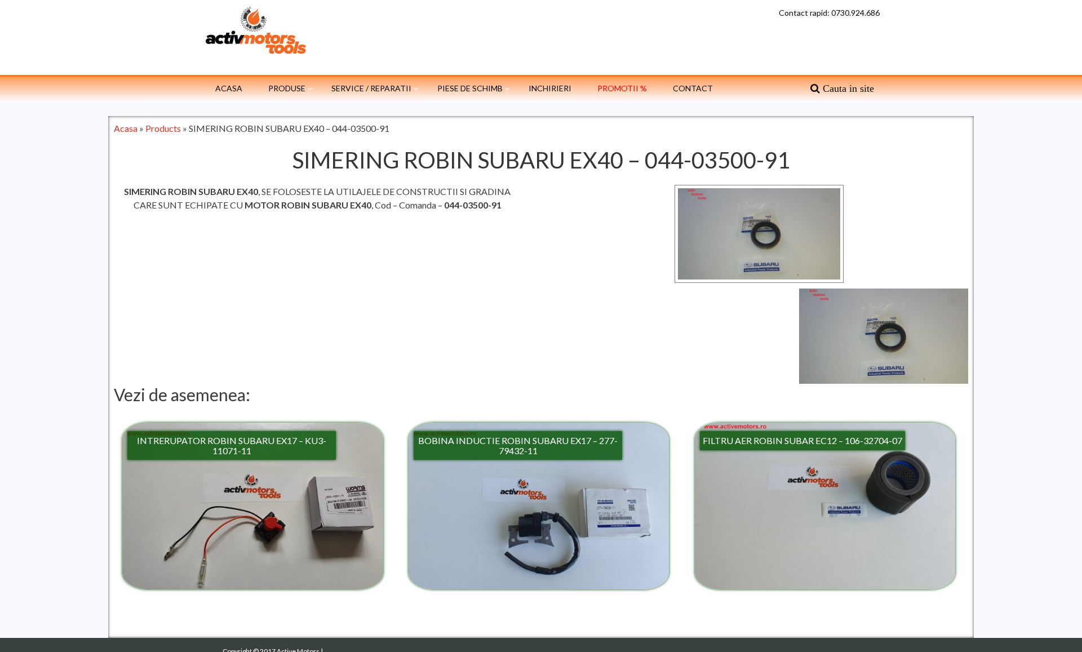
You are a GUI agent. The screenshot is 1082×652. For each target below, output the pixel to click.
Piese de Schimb (470, 88)
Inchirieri (550, 88)
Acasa (228, 88)
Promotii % (622, 88)
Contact (693, 88)
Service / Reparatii (371, 88)
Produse (286, 88)
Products (163, 128)
